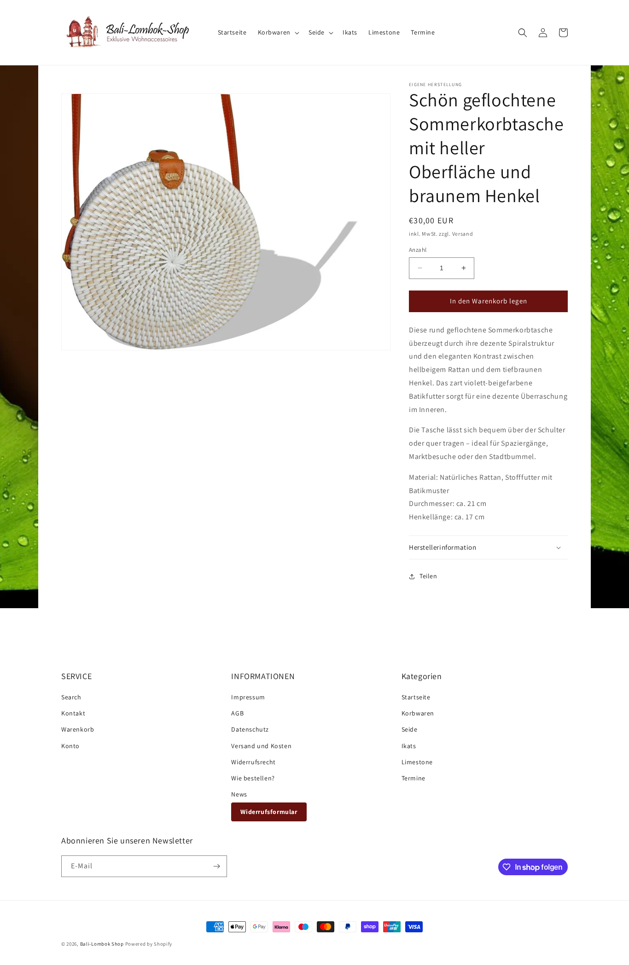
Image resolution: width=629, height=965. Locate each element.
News (239, 794)
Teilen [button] (428, 576)
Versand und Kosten (261, 746)
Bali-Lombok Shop (102, 944)
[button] (277, 32)
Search (71, 697)
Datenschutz (250, 729)
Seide (410, 729)
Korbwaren (418, 713)
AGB (237, 713)
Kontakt (73, 713)
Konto (70, 746)
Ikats (409, 746)
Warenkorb (77, 729)
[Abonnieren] (216, 866)
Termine (413, 778)
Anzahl (417, 250)
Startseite (416, 697)
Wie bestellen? (252, 778)
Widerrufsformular (268, 812)
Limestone (417, 762)
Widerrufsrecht (253, 762)
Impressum (248, 697)
